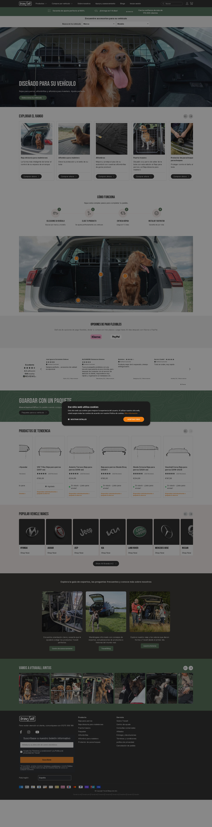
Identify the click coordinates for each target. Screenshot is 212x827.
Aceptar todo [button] (134, 419)
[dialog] (106, 413)
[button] (77, 419)
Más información (131, 413)
